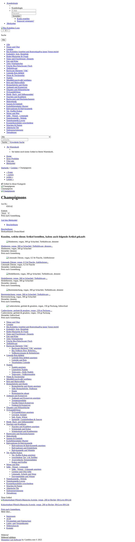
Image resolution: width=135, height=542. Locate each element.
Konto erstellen (23, 19)
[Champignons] (8, 191)
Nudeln (9, 78)
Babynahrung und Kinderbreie (24, 448)
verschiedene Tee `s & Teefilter (24, 457)
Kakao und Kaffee (19, 462)
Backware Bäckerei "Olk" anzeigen (26, 348)
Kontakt (9, 528)
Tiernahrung (11, 132)
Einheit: (4, 211)
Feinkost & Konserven (21, 405)
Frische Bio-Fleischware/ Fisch (19, 66)
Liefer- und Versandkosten (17, 523)
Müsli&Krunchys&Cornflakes (19, 80)
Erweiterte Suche (17, 142)
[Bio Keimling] (10, 28)
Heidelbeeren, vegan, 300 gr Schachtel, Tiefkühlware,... (24, 278)
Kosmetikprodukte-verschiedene (19, 123)
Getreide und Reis (19, 360)
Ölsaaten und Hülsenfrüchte (18, 89)
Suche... (5, 142)
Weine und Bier (12, 113)
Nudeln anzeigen (19, 367)
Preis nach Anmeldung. (10, 509)
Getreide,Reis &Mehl (15, 73)
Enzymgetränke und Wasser (23, 476)
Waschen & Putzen (14, 125)
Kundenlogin (12, 3)
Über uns (10, 161)
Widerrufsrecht (12, 526)
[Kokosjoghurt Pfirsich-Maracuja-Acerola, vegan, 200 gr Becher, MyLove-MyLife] (36, 500)
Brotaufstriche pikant (20, 393)
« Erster (9, 172)
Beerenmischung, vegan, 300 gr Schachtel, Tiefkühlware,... (25, 294)
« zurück (10, 175)
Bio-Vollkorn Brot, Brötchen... (24, 350)
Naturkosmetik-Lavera (15, 120)
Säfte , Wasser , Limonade (17, 116)
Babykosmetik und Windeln (23, 450)
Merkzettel (11, 23)
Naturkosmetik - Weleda (16, 118)
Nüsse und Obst (13, 47)
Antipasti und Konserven (16, 87)
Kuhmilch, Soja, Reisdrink (17, 54)
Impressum (10, 516)
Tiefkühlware (11, 68)
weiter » (9, 177)
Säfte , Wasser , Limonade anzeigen (26, 469)
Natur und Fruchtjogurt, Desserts (20, 59)
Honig (14, 391)
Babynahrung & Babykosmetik (19, 108)
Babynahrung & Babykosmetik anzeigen (28, 445)
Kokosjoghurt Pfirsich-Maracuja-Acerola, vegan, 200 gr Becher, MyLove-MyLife (35, 504)
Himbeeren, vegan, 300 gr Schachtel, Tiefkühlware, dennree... (27, 246)
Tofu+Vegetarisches (14, 63)
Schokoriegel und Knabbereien (24, 431)
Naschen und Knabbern (16, 97)
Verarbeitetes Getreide (21, 362)
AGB (8, 518)
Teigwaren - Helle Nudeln (22, 372)
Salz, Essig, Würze (19, 417)
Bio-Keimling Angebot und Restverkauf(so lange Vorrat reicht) (32, 52)
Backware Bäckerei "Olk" (17, 70)
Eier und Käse (12, 61)
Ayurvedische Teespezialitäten (24, 460)
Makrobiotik (11, 101)
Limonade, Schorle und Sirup (24, 474)
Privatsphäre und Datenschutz (18, 521)
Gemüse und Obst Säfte (21, 472)
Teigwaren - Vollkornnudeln (23, 374)
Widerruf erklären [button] (8, 532)
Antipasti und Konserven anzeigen (26, 398)
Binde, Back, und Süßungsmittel (19, 94)
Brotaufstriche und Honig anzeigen (26, 386)
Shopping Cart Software (11, 540)
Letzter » (10, 179)
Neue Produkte (12, 158)
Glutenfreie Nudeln (20, 369)
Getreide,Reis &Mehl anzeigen (24, 358)
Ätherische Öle (12, 127)
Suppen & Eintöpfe (14, 104)
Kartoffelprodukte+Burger (17, 106)
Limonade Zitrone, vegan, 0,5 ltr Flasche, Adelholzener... (25, 262)
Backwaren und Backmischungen (20, 99)
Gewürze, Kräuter (19, 415)
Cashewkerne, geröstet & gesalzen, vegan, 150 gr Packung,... (26, 310)
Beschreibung (12, 225)
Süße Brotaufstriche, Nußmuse (24, 388)
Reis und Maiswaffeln (15, 82)
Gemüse (9, 49)
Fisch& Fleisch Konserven (23, 403)
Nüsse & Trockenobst (15, 75)
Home (8, 156)
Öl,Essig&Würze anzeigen (23, 412)
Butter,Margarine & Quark (17, 56)
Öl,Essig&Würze (13, 92)
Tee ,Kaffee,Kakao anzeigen (23, 455)
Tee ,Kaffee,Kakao (14, 111)
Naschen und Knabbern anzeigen (25, 426)
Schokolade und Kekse (21, 429)
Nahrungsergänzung (14, 130)
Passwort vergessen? (25, 21)
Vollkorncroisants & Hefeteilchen (25, 353)
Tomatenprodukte (19, 400)
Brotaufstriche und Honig (17, 85)
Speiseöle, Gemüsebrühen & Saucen (27, 419)
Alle (8, 44)
